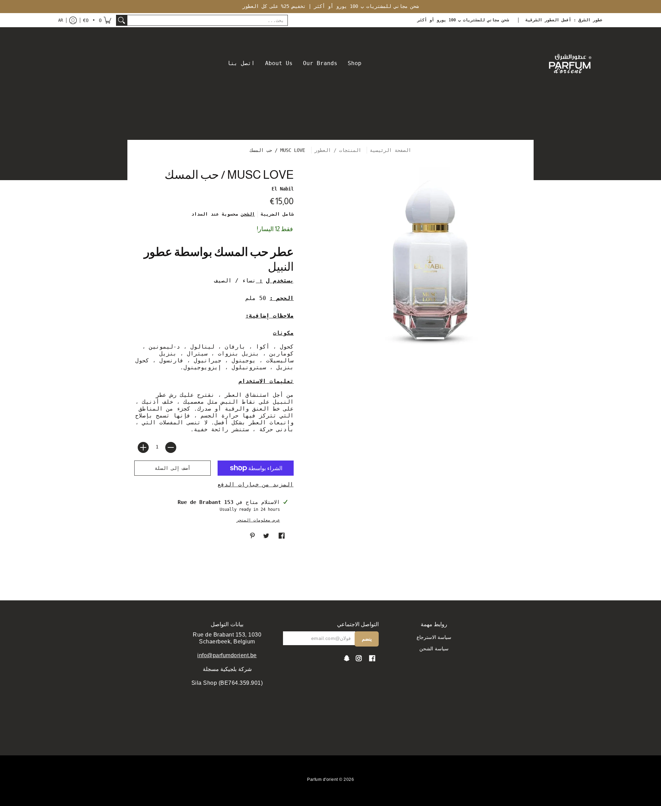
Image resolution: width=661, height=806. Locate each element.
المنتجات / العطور (339, 150)
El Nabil (283, 189)
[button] (97, 20)
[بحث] (121, 20)
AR (60, 20)
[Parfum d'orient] (569, 63)
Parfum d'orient (322, 779)
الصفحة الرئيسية (390, 150)
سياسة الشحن (434, 648)
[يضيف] (143, 447)
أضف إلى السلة (172, 468)
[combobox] (207, 20)
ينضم (367, 639)
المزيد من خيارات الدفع (255, 484)
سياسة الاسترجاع (434, 637)
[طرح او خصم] (170, 447)
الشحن (248, 214)
